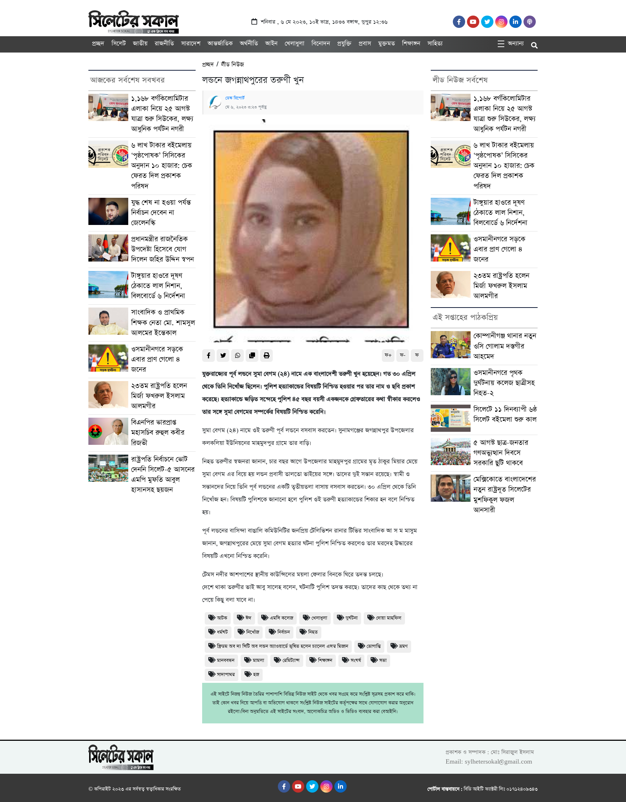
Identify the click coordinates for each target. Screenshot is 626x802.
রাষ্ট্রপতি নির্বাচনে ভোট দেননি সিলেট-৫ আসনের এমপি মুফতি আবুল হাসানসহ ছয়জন (163, 475)
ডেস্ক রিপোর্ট (235, 98)
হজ (256, 674)
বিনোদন (321, 43)
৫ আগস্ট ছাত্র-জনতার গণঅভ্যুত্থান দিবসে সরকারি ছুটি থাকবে (500, 453)
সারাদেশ (190, 43)
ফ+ (388, 355)
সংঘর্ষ (356, 660)
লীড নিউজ (232, 64)
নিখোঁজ (252, 632)
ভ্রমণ (403, 646)
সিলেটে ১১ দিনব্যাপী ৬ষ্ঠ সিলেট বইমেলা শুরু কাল (505, 415)
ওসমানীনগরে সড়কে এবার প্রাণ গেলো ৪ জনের (157, 359)
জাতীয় (140, 43)
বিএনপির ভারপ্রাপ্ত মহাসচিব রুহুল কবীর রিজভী (157, 433)
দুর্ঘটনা (352, 618)
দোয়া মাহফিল (388, 618)
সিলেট (119, 43)
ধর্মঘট (222, 632)
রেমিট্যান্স (291, 660)
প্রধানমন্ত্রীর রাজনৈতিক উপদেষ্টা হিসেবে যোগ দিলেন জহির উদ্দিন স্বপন (162, 249)
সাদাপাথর (226, 674)
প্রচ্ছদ (98, 43)
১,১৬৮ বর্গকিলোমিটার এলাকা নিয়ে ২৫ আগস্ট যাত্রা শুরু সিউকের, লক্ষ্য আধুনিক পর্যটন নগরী (162, 114)
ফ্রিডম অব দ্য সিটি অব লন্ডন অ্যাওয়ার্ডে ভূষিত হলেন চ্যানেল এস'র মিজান (282, 646)
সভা (383, 660)
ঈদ (248, 618)
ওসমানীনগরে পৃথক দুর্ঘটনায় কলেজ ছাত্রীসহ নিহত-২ (504, 383)
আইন (271, 43)
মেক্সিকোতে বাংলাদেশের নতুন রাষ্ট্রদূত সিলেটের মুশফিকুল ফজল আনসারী (504, 495)
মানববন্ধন (225, 660)
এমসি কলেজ (281, 618)
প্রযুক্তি (344, 43)
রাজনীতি (164, 43)
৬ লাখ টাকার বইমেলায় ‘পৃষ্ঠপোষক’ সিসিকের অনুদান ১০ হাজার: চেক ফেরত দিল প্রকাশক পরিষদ (161, 166)
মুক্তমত (386, 43)
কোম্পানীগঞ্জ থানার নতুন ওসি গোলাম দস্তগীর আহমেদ (504, 346)
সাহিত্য (435, 43)
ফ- (402, 355)
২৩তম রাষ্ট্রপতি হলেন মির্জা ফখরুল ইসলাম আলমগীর (159, 396)
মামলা (258, 660)
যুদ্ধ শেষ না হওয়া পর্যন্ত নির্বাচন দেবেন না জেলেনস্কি (161, 213)
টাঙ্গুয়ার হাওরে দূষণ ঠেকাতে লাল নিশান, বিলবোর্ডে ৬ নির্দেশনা (158, 286)
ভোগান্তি (374, 646)
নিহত (313, 632)
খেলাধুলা (294, 43)
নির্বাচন (283, 632)
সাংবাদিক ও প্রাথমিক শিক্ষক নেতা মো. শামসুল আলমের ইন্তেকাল (163, 323)
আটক (222, 618)
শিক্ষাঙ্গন (411, 43)
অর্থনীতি (249, 43)
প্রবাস (365, 43)
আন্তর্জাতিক (220, 43)
